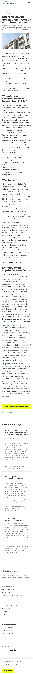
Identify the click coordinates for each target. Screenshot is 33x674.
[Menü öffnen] (29, 3)
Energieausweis (24, 76)
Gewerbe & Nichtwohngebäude (12, 595)
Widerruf (16, 644)
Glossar (4, 611)
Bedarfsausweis (11, 325)
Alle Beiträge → (7, 412)
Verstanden (8, 670)
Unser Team (6, 614)
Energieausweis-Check (9, 605)
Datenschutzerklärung (20, 666)
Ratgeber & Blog (7, 608)
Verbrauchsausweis (8, 589)
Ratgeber (10, 13)
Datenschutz (6, 644)
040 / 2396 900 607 (9, 624)
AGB (12, 644)
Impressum (22, 642)
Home (4, 13)
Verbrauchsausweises (10, 366)
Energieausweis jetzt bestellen (16, 406)
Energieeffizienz (25, 63)
